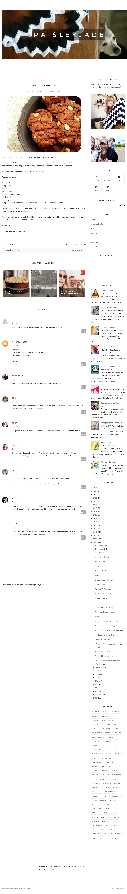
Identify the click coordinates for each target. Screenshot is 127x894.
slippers (95, 817)
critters (108, 733)
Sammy (16, 445)
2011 (95, 535)
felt (107, 190)
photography (109, 792)
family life (112, 745)
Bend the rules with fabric (105, 651)
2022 (95, 498)
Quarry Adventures (102, 639)
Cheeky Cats (100, 552)
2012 (95, 532)
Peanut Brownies (101, 584)
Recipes (94, 233)
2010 (95, 539)
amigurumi (96, 712)
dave (14, 523)
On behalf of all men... (103, 589)
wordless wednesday (100, 838)
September (99, 667)
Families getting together (105, 635)
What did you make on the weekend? (109, 630)
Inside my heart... (101, 598)
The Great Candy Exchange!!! (106, 626)
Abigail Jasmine (21, 342)
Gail (14, 319)
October (98, 664)
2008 (95, 698)
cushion (107, 741)
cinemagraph (112, 724)
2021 (95, 501)
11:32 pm (15, 345)
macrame (102, 779)
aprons (106, 712)
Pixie (14, 423)
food (43, 79)
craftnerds (106, 729)
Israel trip (95, 775)
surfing (113, 821)
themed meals (97, 825)
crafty (116, 729)
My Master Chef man (103, 557)
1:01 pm (15, 427)
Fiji (107, 750)
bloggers (95, 720)
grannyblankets (98, 762)
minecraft (95, 783)
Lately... (18, 292)
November (99, 549)
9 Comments (9, 244)
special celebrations (99, 821)
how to (105, 771)
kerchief (106, 775)
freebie (117, 754)
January (98, 695)
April (97, 684)
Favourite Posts (97, 224)
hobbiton (95, 771)
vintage (105, 834)
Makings (94, 228)
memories (112, 779)
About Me (94, 242)
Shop (93, 238)
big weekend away (107, 716)
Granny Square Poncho (110, 307)
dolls (115, 741)
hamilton (95, 766)
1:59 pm (15, 449)
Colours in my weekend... (104, 607)
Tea (14, 398)
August (98, 671)
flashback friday (98, 754)
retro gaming (97, 809)
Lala (14, 470)
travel (110, 830)
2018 (95, 511)
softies (116, 817)
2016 (95, 518)
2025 (95, 488)
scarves (105, 813)
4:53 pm (15, 474)
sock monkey (106, 817)
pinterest (107, 180)
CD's (102, 724)
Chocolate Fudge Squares (105, 612)
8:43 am (15, 502)
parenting (116, 787)
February (98, 691)
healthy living (107, 766)
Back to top (117, 889)
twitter (96, 190)
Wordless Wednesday (103, 594)
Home (93, 219)
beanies (94, 716)
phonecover (96, 792)
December (99, 546)
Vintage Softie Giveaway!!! (111, 423)
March (97, 688)
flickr (119, 180)
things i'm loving (111, 825)
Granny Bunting (107, 386)
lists (93, 779)
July (96, 674)
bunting (95, 724)
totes (94, 830)
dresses (94, 745)
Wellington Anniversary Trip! (51, 292)
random (103, 800)
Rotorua (95, 813)
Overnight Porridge (108, 462)
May (97, 681)
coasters (95, 729)
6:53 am (15, 401)
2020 (95, 505)
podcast (95, 796)
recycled (95, 804)
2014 (95, 525)
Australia (115, 712)
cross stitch (111, 737)
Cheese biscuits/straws (104, 656)
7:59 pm (15, 323)
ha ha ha (110, 762)
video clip (95, 834)
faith (103, 745)
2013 (95, 528)
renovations (106, 804)
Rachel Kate (19, 498)
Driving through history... (104, 580)
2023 (95, 494)
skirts (113, 813)
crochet (117, 733)
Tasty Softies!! (100, 571)
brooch (112, 720)
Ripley (107, 809)
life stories (116, 775)
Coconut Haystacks (108, 327)
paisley (107, 787)
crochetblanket (98, 737)
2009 (95, 542)
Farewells (98, 566)
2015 (95, 522)
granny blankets (106, 758)
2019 (95, 508)
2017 (95, 515)
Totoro (102, 830)
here (28, 231)
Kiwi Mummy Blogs (102, 561)
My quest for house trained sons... (108, 661)
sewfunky (17, 375)
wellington (115, 834)
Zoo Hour (98, 616)
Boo (103, 720)
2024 (95, 491)
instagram (96, 180)
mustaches (107, 783)
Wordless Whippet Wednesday (107, 621)
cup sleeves (96, 741)
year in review (116, 838)
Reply (83, 331)
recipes (112, 800)
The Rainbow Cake (108, 347)
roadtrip (116, 809)
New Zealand (96, 787)
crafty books (97, 733)
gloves (94, 758)
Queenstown (115, 796)
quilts (94, 800)
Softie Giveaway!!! (108, 442)
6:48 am (15, 379)
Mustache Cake (107, 291)
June (97, 677)
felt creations (97, 750)
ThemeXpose (24, 889)
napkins (117, 783)
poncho (104, 796)
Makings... (98, 603)
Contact (94, 247)
